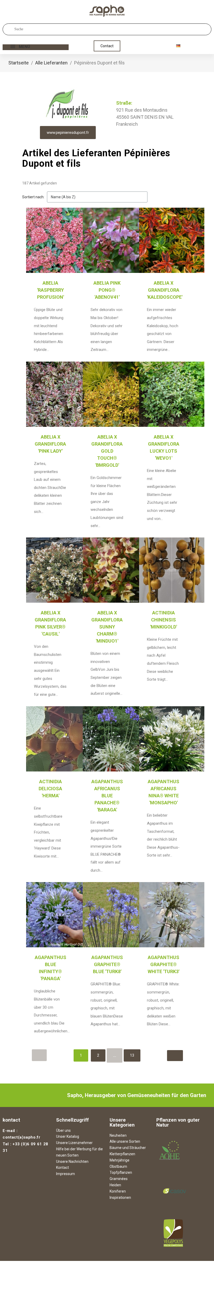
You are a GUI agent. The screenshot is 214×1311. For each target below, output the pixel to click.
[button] (107, 45)
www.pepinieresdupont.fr (68, 132)
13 (132, 1055)
